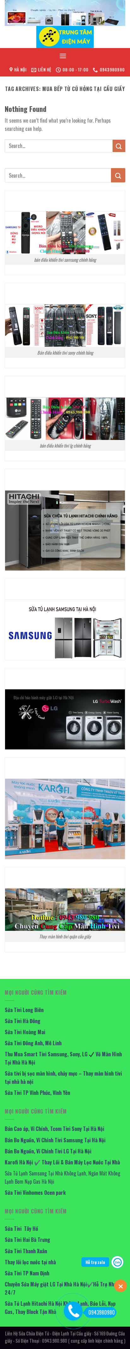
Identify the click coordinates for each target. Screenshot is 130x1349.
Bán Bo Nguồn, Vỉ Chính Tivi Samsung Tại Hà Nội (55, 1140)
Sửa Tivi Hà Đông (22, 1021)
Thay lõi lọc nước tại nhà (30, 1262)
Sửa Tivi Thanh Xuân (26, 1251)
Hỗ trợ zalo (95, 1262)
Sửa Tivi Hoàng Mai (25, 1032)
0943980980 (101, 1312)
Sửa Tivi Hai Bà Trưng (27, 1239)
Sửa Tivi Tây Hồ (21, 1228)
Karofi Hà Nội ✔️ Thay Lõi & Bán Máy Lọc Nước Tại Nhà (62, 1162)
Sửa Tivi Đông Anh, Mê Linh (33, 1043)
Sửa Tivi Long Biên (24, 1010)
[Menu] (63, 56)
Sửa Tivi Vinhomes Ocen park (35, 1192)
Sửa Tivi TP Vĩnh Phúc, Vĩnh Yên (37, 1092)
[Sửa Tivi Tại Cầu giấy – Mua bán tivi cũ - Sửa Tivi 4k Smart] (65, 37)
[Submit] (119, 146)
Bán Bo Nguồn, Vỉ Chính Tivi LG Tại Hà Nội (48, 1151)
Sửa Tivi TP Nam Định (27, 1273)
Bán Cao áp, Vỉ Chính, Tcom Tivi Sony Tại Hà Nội (54, 1128)
